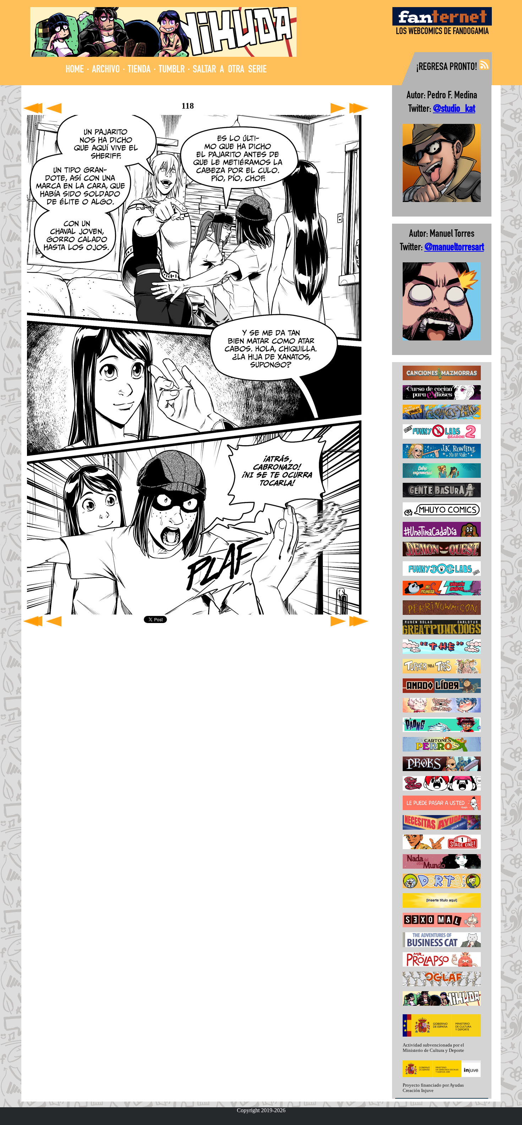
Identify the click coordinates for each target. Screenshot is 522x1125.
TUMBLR (172, 70)
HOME (75, 70)
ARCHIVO (106, 70)
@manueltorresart (454, 248)
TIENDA (139, 70)
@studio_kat (454, 109)
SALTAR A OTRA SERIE (230, 70)
